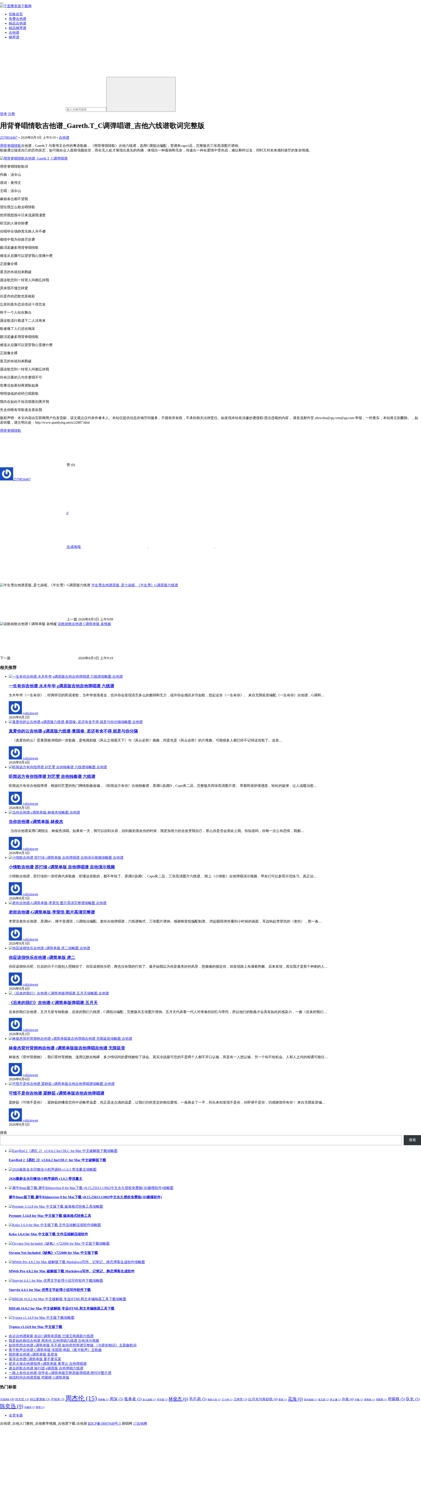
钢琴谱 (14, 37)
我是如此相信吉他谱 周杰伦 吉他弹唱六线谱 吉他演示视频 (54, 1340)
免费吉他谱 (17, 19)
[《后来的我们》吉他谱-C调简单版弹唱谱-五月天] (53, 993)
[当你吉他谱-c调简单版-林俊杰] (39, 812)
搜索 (3, 1132)
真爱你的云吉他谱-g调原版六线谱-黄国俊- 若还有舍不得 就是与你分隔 (73, 731)
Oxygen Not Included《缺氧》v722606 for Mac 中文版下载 (53, 1253)
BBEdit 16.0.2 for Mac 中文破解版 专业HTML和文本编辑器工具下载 (61, 1308)
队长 (413, 1399)
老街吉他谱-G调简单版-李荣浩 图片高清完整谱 (52, 912)
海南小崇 (214, 1399)
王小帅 (227, 1399)
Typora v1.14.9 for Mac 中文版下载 (35, 1327)
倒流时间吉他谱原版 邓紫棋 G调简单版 (39, 1377)
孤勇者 (133, 1399)
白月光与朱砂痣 (263, 1399)
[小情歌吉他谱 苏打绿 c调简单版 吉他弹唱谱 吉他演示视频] (61, 857)
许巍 (359, 1399)
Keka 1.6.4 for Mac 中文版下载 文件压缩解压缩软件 (48, 1234)
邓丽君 (381, 1399)
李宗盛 (162, 1399)
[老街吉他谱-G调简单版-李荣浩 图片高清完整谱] (52, 903)
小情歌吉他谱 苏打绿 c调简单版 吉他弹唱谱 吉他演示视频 (62, 867)
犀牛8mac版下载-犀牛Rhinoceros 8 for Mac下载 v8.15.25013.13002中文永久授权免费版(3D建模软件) (85, 1197)
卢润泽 (57, 1399)
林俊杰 (178, 1398)
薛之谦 (335, 1399)
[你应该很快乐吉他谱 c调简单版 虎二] (44, 948)
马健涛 (29, 1407)
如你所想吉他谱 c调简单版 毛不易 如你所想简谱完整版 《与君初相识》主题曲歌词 (73, 1345)
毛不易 (198, 1399)
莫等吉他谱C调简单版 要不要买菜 (35, 1359)
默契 (40, 1407)
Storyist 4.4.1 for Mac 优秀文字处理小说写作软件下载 (50, 1290)
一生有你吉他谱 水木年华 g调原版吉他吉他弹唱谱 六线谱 (61, 686)
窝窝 (282, 1399)
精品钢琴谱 (17, 28)
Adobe (7, 1399)
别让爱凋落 (40, 1399)
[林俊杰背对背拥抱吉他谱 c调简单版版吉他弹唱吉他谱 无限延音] (65, 1038)
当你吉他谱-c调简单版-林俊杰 (36, 821)
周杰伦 (81, 1398)
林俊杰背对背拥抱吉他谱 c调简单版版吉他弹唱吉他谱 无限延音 (67, 1048)
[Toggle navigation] (2, 3)
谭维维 (369, 1399)
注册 (11, 114)
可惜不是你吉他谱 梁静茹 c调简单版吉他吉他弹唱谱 (56, 1093)
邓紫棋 (396, 1399)
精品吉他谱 (17, 23)
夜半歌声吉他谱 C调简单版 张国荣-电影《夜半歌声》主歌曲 (55, 1350)
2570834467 (9, 137)
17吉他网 (140, 1423)
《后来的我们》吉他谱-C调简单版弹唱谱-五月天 (53, 1002)
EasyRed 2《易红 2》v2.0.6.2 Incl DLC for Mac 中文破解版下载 (57, 1160)
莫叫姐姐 (310, 1399)
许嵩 (348, 1399)
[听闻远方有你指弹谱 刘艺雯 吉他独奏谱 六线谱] (52, 767)
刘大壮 (22, 1399)
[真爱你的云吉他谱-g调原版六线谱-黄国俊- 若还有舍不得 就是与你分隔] (70, 722)
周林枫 (103, 1399)
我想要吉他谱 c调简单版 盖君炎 (33, 1354)
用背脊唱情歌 (10, 146)
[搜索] (141, 94)
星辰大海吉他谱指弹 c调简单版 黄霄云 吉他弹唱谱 (48, 1363)
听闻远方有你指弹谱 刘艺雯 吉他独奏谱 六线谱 (52, 776)
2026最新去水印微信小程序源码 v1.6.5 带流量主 (45, 1179)
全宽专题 (16, 1415)
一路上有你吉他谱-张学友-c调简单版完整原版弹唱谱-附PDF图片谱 (60, 1373)
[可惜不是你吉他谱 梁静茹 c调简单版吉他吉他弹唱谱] (56, 1084)
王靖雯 (240, 1399)
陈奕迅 (11, 1406)
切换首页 (16, 14)
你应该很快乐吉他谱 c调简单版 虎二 (42, 957)
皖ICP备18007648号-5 (104, 1423)
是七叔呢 (149, 1399)
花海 (295, 1398)
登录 (3, 114)
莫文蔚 (323, 1399)
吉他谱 (14, 32)
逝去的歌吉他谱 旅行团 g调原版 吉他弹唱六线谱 (46, 1368)
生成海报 (74, 547)
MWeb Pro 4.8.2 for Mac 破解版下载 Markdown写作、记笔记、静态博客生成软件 (72, 1271)
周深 (116, 1399)
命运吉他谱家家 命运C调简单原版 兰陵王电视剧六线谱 (51, 1336)
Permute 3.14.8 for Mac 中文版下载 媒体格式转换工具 (50, 1216)
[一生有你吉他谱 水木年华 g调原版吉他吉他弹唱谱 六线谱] (60, 676)
